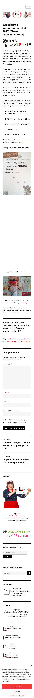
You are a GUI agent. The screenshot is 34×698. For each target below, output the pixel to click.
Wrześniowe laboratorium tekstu (11, 312)
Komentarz (7, 364)
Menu (28, 7)
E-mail (6, 401)
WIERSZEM (15, 310)
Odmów (17, 691)
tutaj (25, 303)
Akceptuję (16, 686)
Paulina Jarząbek (10, 308)
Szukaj (7, 556)
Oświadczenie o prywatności (17, 695)
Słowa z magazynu (25, 310)
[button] (31, 666)
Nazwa (6, 392)
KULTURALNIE (7, 310)
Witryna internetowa (11, 410)
